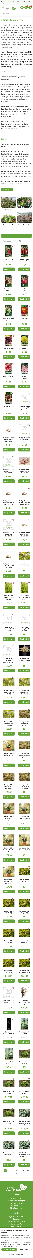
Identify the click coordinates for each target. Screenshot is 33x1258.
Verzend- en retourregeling (16, 1221)
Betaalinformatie (16, 1224)
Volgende (16, 1173)
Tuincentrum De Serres (16, 1198)
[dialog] (16, 1243)
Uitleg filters (7, 189)
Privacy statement (16, 1226)
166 (27, 1171)
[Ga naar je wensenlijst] (26, 7)
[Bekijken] (30, 7)
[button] (16, 1254)
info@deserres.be (17, 1208)
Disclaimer (16, 1219)
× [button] (31, 1229)
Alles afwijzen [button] (25, 1249)
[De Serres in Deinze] (11, 8)
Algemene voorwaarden (16, 1217)
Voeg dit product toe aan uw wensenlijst (13, 247)
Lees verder (14, 1246)
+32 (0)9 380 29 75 (17, 1206)
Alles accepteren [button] (9, 1249)
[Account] (22, 7)
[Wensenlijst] (26, 7)
